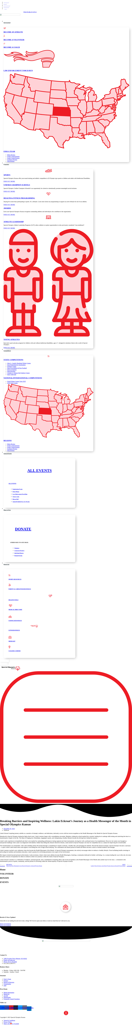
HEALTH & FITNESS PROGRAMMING (19, 198)
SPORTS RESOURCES (15, 579)
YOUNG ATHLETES (12, 339)
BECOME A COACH (12, 47)
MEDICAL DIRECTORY (15, 609)
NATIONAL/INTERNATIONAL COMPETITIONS (23, 378)
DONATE (23, 529)
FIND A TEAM (9, 151)
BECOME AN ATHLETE (13, 32)
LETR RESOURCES (14, 630)
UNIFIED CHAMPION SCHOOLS (17, 185)
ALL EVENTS (39, 470)
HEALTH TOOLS (13, 600)
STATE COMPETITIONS (13, 360)
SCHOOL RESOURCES (15, 620)
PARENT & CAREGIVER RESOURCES (20, 589)
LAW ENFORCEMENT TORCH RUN (18, 70)
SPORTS (7, 175)
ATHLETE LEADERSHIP (14, 222)
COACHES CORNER (14, 651)
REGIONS (8, 441)
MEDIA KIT (12, 641)
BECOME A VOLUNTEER (14, 40)
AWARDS (7, 208)
